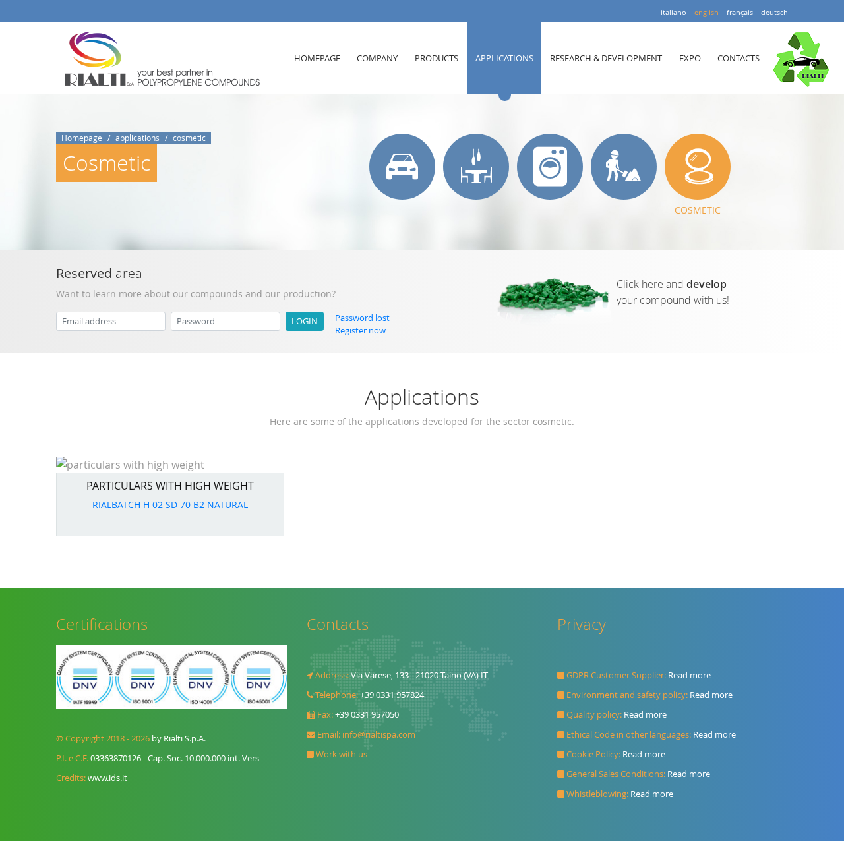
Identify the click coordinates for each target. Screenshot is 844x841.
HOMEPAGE (317, 58)
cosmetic (189, 137)
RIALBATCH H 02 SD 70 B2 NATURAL (170, 504)
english (706, 12)
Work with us (341, 754)
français (740, 12)
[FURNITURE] (476, 167)
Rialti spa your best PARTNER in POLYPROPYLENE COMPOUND (165, 58)
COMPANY (377, 58)
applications (137, 137)
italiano (673, 12)
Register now (360, 330)
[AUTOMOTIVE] (402, 167)
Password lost (362, 318)
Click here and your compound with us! (673, 292)
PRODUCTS (436, 58)
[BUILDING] (624, 167)
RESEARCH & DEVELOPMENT (606, 58)
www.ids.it (107, 778)
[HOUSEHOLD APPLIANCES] (550, 167)
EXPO (690, 58)
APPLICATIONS (504, 58)
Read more (689, 675)
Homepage (81, 137)
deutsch (774, 12)
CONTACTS (738, 58)
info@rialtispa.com (378, 734)
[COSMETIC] (698, 167)
